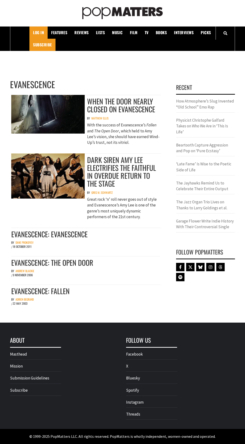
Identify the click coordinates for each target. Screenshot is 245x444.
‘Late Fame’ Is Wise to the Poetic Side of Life (203, 166)
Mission (16, 366)
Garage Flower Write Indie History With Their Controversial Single (205, 223)
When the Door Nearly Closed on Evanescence (121, 105)
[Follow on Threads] (220, 267)
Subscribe (42, 45)
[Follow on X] (190, 267)
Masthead (18, 354)
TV (147, 32)
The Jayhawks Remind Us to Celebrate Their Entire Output (202, 185)
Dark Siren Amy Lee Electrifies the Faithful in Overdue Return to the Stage (121, 171)
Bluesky (133, 378)
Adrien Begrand (25, 299)
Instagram (135, 402)
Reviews (81, 32)
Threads (133, 414)
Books (161, 32)
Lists (100, 32)
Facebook (134, 354)
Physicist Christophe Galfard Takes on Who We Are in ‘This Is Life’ (202, 126)
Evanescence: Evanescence (49, 234)
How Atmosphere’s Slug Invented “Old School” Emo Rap (205, 103)
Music (117, 32)
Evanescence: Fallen (40, 291)
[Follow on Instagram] (210, 267)
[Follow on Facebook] (180, 267)
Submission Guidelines (29, 378)
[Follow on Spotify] (180, 277)
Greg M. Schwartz (102, 192)
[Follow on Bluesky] (200, 267)
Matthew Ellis (100, 118)
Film (134, 32)
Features (59, 32)
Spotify (132, 390)
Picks (206, 32)
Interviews (184, 32)
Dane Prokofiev (24, 242)
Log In (38, 32)
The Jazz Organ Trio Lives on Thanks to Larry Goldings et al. (201, 204)
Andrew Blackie (25, 271)
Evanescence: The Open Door (52, 262)
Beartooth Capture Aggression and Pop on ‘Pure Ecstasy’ (202, 147)
